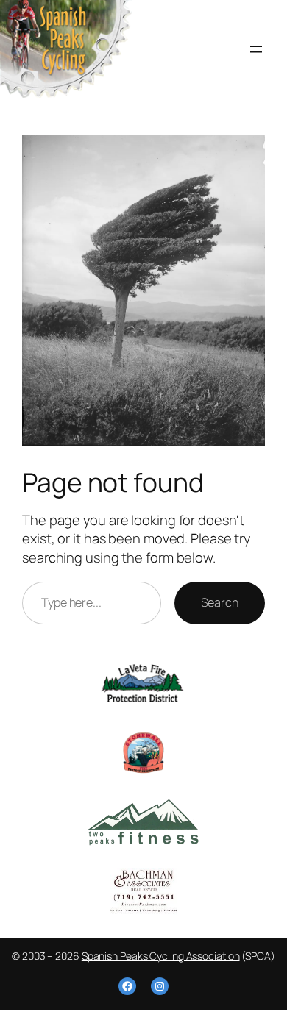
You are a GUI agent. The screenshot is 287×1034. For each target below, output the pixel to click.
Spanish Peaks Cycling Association (161, 956)
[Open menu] (256, 49)
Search (219, 602)
